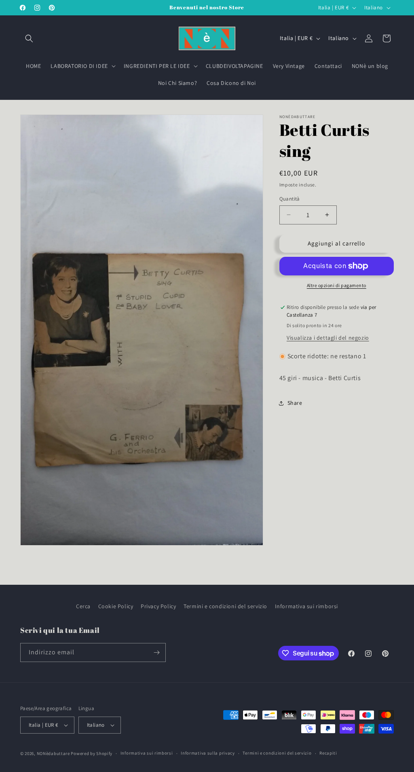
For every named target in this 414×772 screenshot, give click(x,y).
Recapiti (328, 753)
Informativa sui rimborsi (306, 606)
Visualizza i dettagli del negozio (328, 337)
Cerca (83, 606)
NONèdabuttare (53, 753)
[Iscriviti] (156, 652)
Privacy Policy (158, 606)
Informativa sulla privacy (208, 753)
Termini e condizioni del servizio (225, 606)
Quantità (289, 198)
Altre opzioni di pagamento (336, 285)
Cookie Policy (115, 606)
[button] (29, 38)
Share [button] (294, 402)
